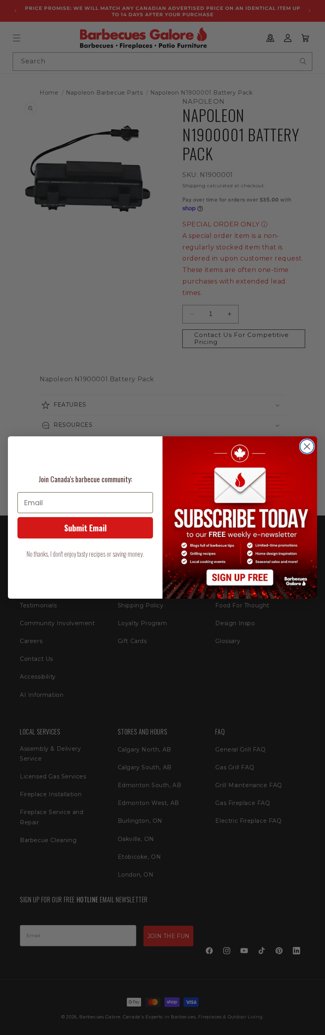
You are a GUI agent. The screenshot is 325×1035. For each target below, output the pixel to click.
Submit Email (85, 528)
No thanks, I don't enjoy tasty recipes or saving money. (85, 554)
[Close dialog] (307, 446)
